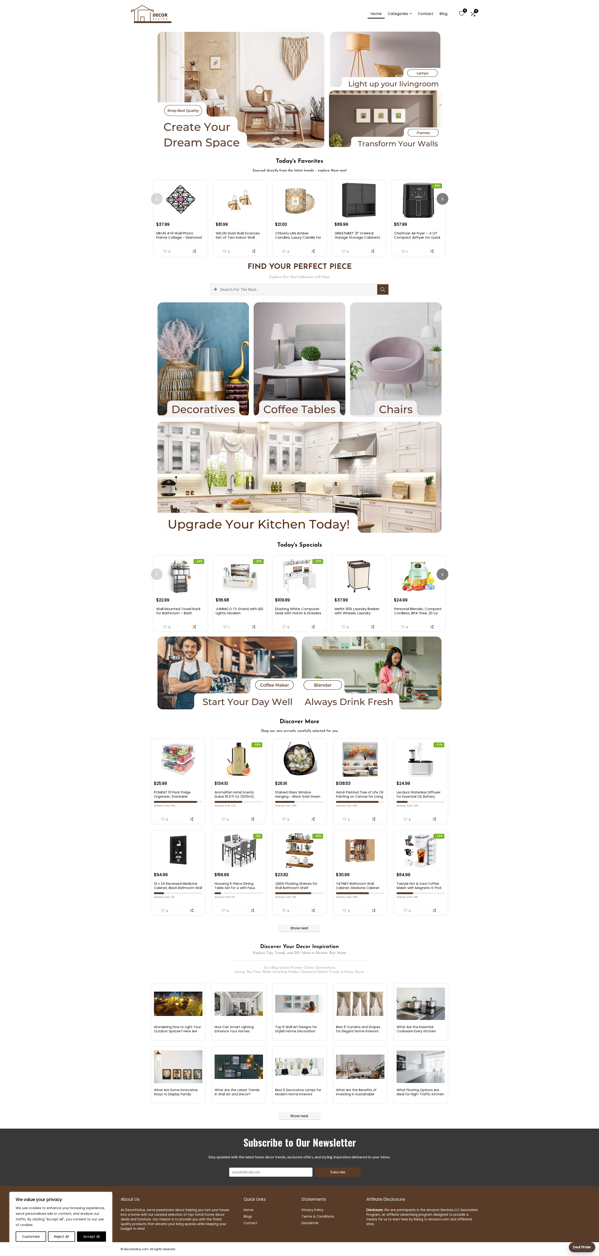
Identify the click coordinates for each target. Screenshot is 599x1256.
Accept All (91, 1236)
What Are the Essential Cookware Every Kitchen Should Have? (416, 1031)
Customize (31, 1236)
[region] (60, 1219)
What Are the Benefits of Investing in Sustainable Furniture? (356, 1094)
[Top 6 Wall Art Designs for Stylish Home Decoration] (299, 1003)
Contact (425, 13)
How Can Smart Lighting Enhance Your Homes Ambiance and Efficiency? (236, 1031)
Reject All (61, 1236)
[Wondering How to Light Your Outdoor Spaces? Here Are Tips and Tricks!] (178, 1003)
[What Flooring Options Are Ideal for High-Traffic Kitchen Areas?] (421, 1066)
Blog (443, 13)
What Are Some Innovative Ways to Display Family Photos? (176, 1094)
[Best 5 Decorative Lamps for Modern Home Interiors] (299, 1066)
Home (376, 13)
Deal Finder (582, 1247)
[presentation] (157, 199)
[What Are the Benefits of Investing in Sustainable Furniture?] (360, 1066)
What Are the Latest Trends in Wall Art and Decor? (237, 1092)
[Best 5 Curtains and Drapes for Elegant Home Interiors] (360, 1003)
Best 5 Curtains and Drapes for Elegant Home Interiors (358, 1029)
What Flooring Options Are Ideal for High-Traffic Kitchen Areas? (420, 1094)
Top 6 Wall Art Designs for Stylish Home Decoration (296, 1029)
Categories (398, 13)
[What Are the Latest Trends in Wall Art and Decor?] (239, 1066)
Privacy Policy (313, 1210)
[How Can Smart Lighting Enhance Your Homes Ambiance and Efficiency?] (239, 1003)
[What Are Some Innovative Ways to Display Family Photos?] (178, 1066)
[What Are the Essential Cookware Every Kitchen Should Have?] (421, 1003)
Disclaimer (310, 1223)
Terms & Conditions (318, 1216)
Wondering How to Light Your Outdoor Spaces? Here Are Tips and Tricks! (177, 1031)
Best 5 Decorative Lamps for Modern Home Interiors (298, 1092)
